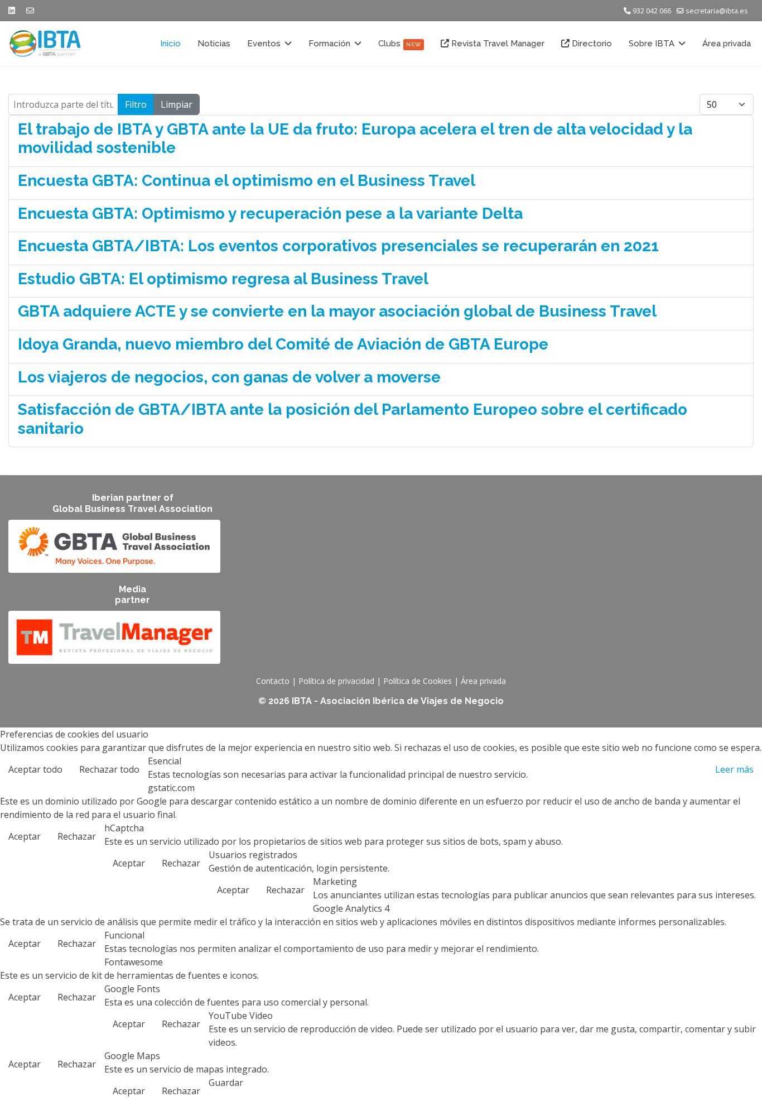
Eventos (264, 44)
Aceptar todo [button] (35, 769)
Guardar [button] (226, 1082)
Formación (329, 44)
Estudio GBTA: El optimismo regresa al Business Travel (223, 279)
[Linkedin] (11, 10)
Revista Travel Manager (496, 44)
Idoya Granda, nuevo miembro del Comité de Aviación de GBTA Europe (283, 344)
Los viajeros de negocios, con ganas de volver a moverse (229, 377)
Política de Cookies (417, 681)
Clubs (399, 44)
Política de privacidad (336, 681)
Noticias (213, 44)
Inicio (170, 44)
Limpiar (176, 104)
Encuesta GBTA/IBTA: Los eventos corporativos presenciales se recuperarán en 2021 (338, 246)
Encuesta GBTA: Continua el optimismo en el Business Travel (246, 180)
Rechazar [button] (76, 836)
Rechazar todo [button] (109, 769)
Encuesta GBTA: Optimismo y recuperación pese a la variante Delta (270, 213)
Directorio (591, 44)
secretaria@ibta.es (717, 11)
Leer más (734, 769)
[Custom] (30, 10)
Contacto (273, 681)
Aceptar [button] (24, 836)
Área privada (726, 44)
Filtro (136, 104)
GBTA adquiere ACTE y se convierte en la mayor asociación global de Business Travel (337, 311)
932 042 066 (652, 11)
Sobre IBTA (651, 44)
